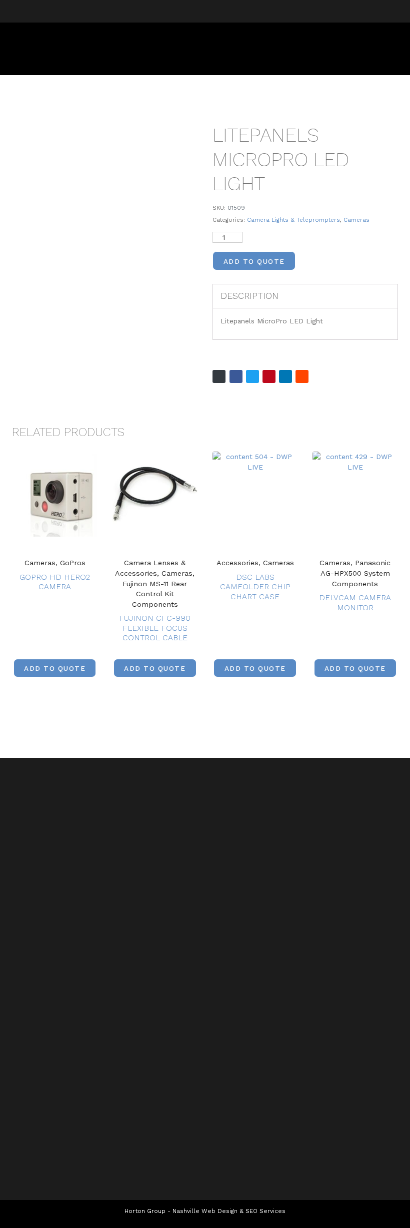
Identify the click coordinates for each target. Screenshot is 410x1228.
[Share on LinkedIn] (285, 376)
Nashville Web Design (205, 1210)
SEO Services (266, 1210)
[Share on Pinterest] (269, 376)
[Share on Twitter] (252, 376)
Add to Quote (254, 261)
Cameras (357, 219)
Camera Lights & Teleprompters (293, 219)
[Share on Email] (219, 376)
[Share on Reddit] (302, 376)
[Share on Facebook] (236, 376)
